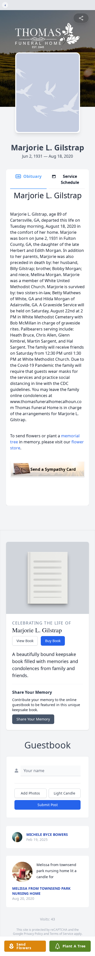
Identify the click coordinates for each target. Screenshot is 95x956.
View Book (24, 640)
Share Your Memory (33, 719)
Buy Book (53, 640)
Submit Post (47, 804)
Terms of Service (61, 934)
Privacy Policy (33, 934)
